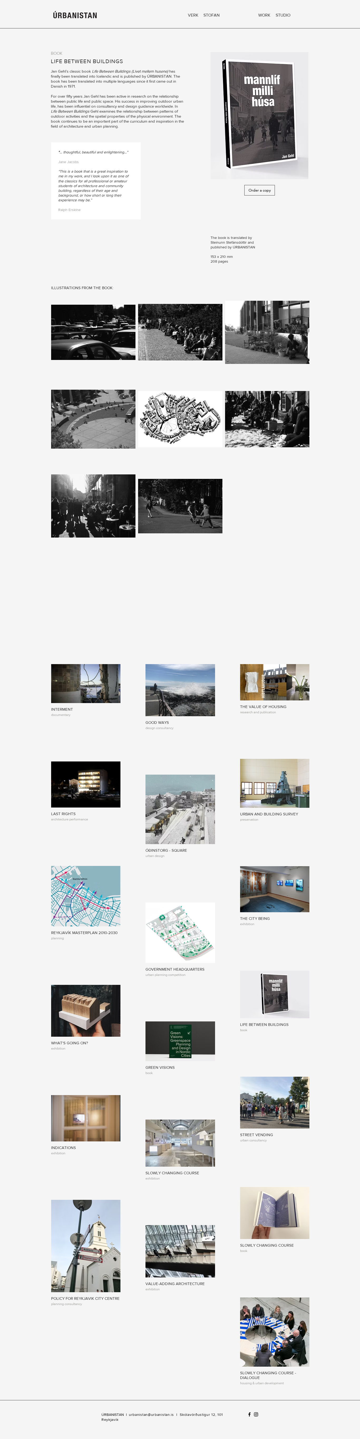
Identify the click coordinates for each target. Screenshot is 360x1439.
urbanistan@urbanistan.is (151, 1414)
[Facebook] (249, 1414)
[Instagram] (256, 1414)
